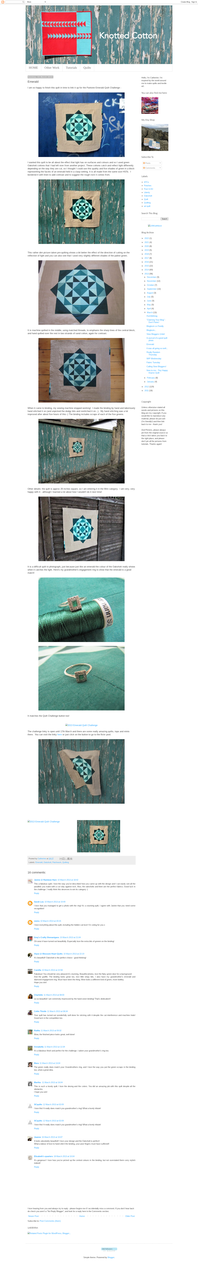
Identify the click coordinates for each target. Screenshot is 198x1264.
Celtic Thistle (40, 1011)
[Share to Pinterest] (71, 858)
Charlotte (38, 995)
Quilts (87, 67)
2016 (147, 262)
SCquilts (38, 1104)
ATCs (146, 182)
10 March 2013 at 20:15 (50, 921)
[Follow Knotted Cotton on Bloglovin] (109, 1250)
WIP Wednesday (154, 358)
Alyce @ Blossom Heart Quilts (48, 954)
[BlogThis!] (63, 858)
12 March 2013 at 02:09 (53, 1104)
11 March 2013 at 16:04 (52, 1082)
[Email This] (61, 858)
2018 (147, 254)
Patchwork (56, 862)
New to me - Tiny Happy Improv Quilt (157, 371)
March (150, 312)
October (151, 285)
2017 (147, 258)
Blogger (111, 1257)
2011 (147, 390)
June (149, 301)
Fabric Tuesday (153, 362)
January (151, 381)
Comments (150, 168)
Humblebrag (152, 316)
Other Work (51, 67)
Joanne (37, 1137)
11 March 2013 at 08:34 (57, 1011)
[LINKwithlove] (155, 226)
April (149, 308)
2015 (147, 266)
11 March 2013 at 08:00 (54, 995)
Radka (37, 1030)
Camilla (37, 970)
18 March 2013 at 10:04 (64, 1156)
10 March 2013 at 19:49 (55, 902)
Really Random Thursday (153, 353)
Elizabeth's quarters (43, 1156)
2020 (147, 246)
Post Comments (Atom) (50, 1221)
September (152, 289)
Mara (36, 1063)
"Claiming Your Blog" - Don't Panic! (156, 321)
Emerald (39, 862)
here (59, 734)
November (152, 281)
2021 (147, 242)
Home (82, 1216)
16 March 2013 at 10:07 (52, 1137)
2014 (147, 270)
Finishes (147, 185)
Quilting (65, 862)
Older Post (130, 1216)
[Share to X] (66, 858)
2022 (147, 238)
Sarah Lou (39, 902)
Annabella (39, 1047)
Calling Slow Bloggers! (156, 366)
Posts (147, 163)
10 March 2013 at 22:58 (52, 970)
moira (36, 921)
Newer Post (33, 1216)
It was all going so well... (157, 348)
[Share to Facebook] (68, 858)
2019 (147, 250)
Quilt (146, 199)
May (149, 304)
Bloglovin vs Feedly (155, 326)
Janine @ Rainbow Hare (45, 880)
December (152, 277)
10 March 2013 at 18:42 (68, 880)
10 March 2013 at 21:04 (70, 937)
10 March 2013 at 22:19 (73, 954)
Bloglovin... (151, 330)
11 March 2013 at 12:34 (54, 1047)
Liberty (147, 192)
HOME (33, 67)
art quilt (147, 206)
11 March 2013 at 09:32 (51, 1030)
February (151, 378)
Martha (37, 1082)
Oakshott (47, 862)
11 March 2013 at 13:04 (50, 1063)
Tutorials (71, 67)
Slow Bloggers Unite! (156, 334)
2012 (147, 386)
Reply (36, 893)
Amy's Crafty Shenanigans (46, 937)
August (150, 293)
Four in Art (148, 189)
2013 (147, 274)
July (149, 297)
